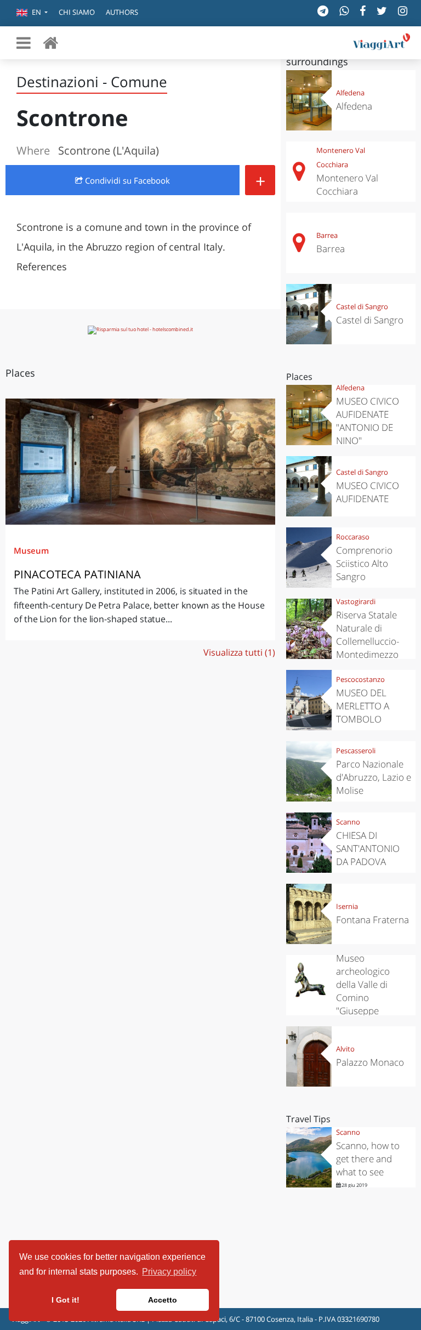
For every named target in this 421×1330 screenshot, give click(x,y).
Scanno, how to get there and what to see (368, 1158)
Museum (31, 550)
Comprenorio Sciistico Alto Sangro (364, 563)
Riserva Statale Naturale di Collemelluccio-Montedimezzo (367, 635)
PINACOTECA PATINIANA (77, 574)
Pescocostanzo (360, 679)
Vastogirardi (356, 601)
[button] (32, 13)
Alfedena (350, 93)
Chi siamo (77, 12)
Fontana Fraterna (372, 919)
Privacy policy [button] (169, 1271)
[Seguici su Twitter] (382, 10)
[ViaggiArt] (50, 42)
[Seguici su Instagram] (402, 10)
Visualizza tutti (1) (239, 652)
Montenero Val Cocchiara (340, 157)
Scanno (348, 822)
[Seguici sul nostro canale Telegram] (323, 10)
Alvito (345, 1049)
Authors (122, 12)
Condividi (126, 180)
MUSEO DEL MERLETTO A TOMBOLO (362, 705)
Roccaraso (352, 537)
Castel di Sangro (362, 306)
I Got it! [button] (65, 1299)
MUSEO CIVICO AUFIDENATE (367, 492)
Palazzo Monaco (370, 1062)
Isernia (347, 906)
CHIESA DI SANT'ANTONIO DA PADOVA (368, 848)
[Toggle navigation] (23, 42)
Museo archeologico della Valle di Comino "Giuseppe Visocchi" (363, 991)
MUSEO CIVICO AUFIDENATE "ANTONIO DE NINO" (367, 421)
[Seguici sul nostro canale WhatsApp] (344, 10)
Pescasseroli (356, 750)
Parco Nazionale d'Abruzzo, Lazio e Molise (373, 777)
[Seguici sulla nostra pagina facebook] (362, 10)
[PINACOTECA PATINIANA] (140, 462)
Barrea (327, 235)
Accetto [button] (162, 1299)
